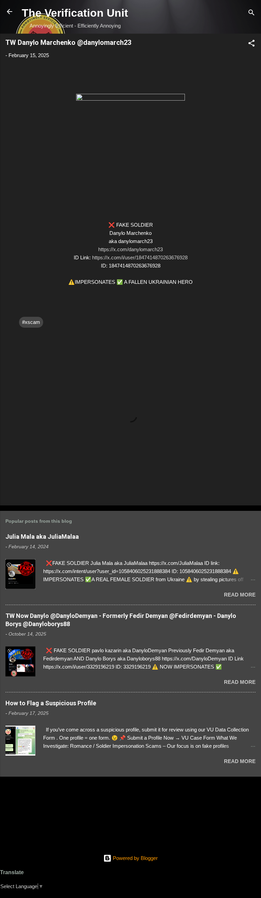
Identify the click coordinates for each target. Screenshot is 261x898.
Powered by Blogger (134, 858)
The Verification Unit (75, 13)
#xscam (31, 322)
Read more (240, 595)
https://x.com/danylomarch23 (130, 249)
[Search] (251, 13)
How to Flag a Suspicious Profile (50, 703)
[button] (251, 44)
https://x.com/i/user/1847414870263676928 (140, 257)
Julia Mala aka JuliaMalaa (42, 536)
